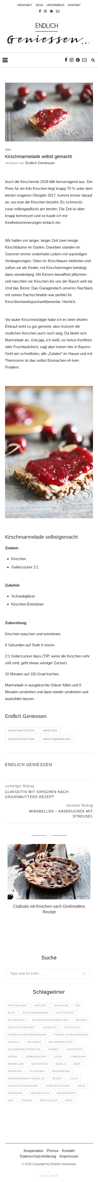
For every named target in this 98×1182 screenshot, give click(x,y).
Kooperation (33, 1150)
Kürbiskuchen (36, 1056)
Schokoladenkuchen (23, 1085)
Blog (11, 1012)
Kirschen (50, 730)
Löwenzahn (78, 1056)
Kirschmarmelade (57, 739)
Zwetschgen (49, 1100)
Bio (78, 1005)
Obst (76, 1064)
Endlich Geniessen (40, 163)
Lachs (58, 1056)
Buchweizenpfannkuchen (50, 1020)
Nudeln (61, 1064)
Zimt (11, 1100)
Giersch (13, 1042)
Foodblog (49, 1027)
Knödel (13, 1056)
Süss (39, 5)
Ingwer (53, 1049)
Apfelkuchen (17, 1005)
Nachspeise (39, 1064)
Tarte (81, 1085)
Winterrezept (67, 1093)
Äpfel (69, 1100)
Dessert (81, 1020)
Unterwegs (55, 5)
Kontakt (74, 5)
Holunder (34, 1042)
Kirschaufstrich (21, 730)
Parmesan (15, 1071)
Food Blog (72, 1027)
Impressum (69, 1156)
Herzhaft (24, 5)
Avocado (40, 1005)
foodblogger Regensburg (27, 1034)
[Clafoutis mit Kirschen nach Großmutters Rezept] (49, 871)
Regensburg (61, 1071)
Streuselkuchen (57, 1085)
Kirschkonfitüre (21, 739)
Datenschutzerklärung (38, 1156)
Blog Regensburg (36, 1012)
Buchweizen (16, 1020)
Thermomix (15, 1093)
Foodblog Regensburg (71, 1034)
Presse (53, 1150)
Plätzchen (36, 1071)
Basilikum (61, 1005)
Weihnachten (40, 1093)
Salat (74, 1078)
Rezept (57, 1078)
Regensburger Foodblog (26, 1078)
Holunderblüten (60, 1042)
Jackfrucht (74, 1049)
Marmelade (16, 1064)
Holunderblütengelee (24, 1049)
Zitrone (26, 1100)
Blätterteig (65, 1012)
